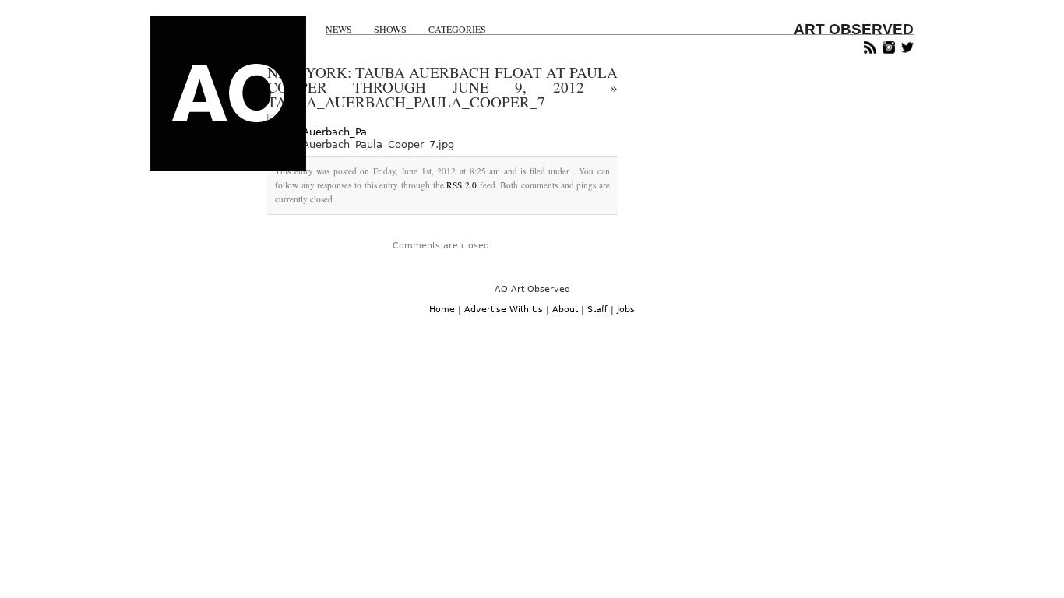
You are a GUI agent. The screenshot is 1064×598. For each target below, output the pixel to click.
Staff (597, 309)
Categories (457, 29)
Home (442, 309)
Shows (390, 29)
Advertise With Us (503, 309)
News (339, 29)
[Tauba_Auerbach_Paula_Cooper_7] (317, 132)
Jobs (626, 309)
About (565, 309)
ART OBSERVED (854, 29)
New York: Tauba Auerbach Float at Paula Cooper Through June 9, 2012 (442, 79)
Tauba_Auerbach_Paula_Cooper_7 (406, 101)
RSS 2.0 (461, 185)
